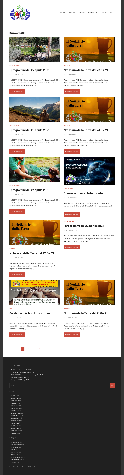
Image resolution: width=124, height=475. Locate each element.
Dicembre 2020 (16, 413)
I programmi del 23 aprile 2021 (29, 190)
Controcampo (15, 447)
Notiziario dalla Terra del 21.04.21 (86, 313)
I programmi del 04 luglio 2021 (20, 377)
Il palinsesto (72, 12)
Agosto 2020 (15, 423)
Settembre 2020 (16, 420)
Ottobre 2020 (15, 418)
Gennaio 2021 (15, 410)
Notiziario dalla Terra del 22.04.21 (31, 253)
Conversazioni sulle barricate (83, 193)
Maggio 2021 (15, 400)
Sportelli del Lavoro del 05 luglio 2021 (22, 372)
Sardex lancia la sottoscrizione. (30, 313)
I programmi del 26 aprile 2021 (29, 130)
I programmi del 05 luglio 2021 (20, 380)
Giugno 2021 (15, 398)
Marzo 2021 (14, 405)
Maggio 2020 (15, 430)
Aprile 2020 (14, 433)
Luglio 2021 (14, 395)
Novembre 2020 (16, 415)
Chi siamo (63, 12)
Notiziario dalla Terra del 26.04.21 (86, 70)
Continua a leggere (17, 91)
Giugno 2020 (15, 428)
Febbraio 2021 (15, 408)
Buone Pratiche (16, 442)
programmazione (14, 65)
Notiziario (82, 12)
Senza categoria (14, 125)
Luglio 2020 (14, 425)
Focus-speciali (68, 188)
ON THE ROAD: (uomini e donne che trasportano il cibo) (27, 375)
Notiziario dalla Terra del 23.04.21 (86, 130)
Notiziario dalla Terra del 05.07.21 (21, 370)
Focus (111, 12)
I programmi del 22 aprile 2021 (84, 225)
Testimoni (104, 12)
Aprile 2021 (14, 403)
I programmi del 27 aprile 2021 (29, 70)
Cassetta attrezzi (93, 12)
